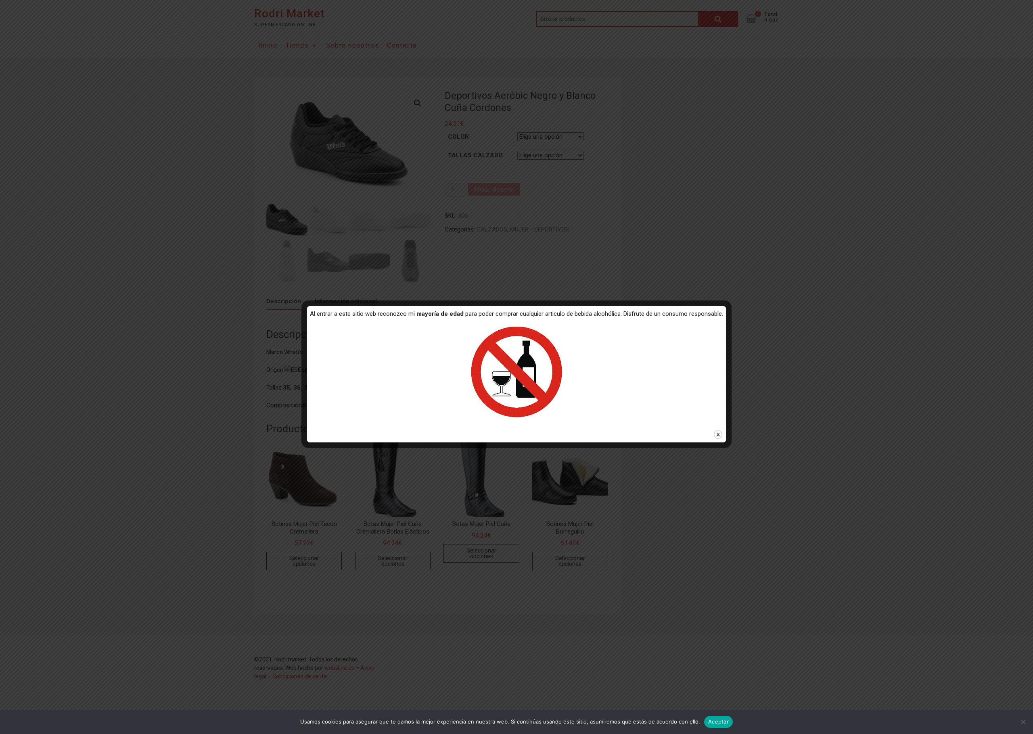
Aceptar (718, 721)
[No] (1023, 722)
